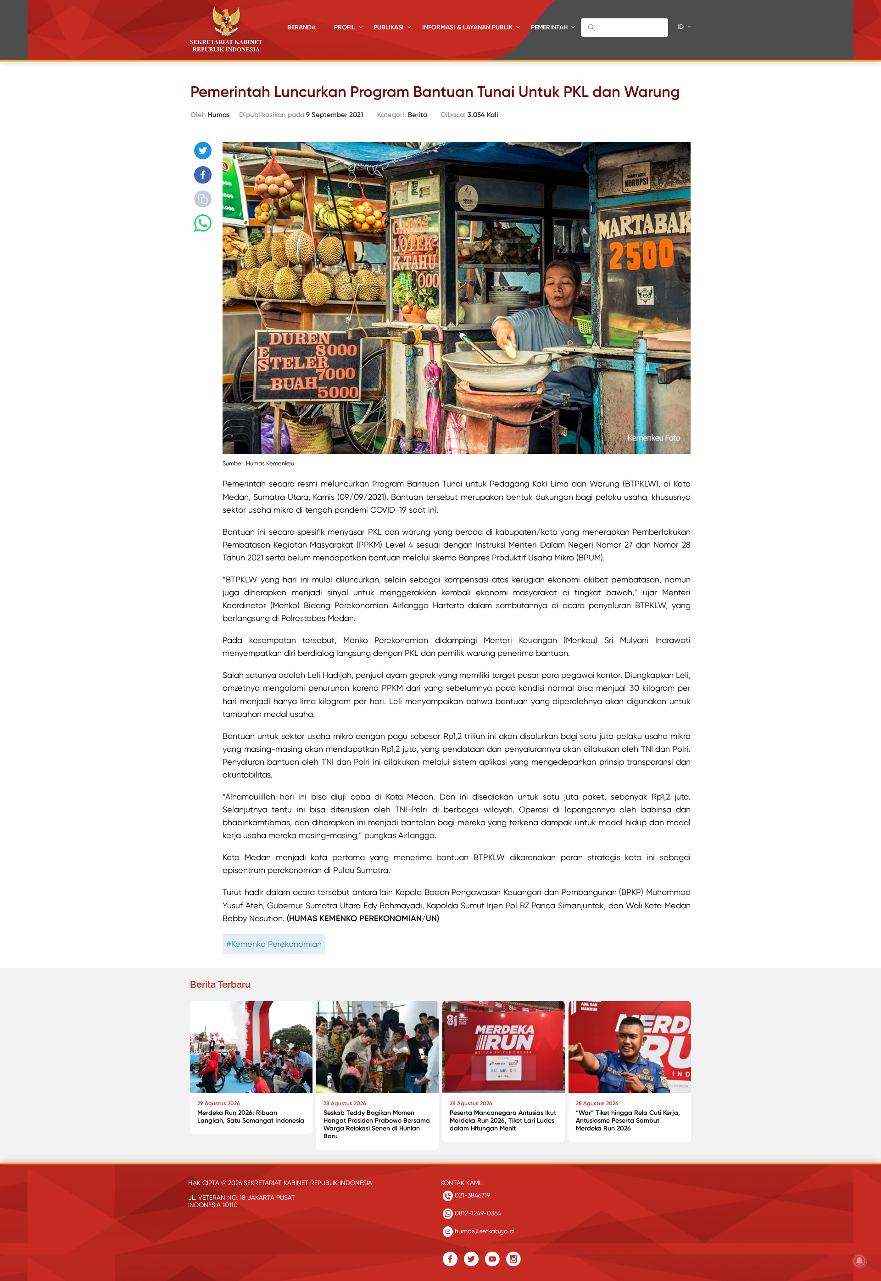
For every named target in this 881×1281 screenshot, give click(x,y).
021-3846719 (471, 1195)
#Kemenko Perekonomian (274, 944)
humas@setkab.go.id (483, 1231)
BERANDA (301, 27)
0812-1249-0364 (477, 1213)
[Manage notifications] (859, 1260)
